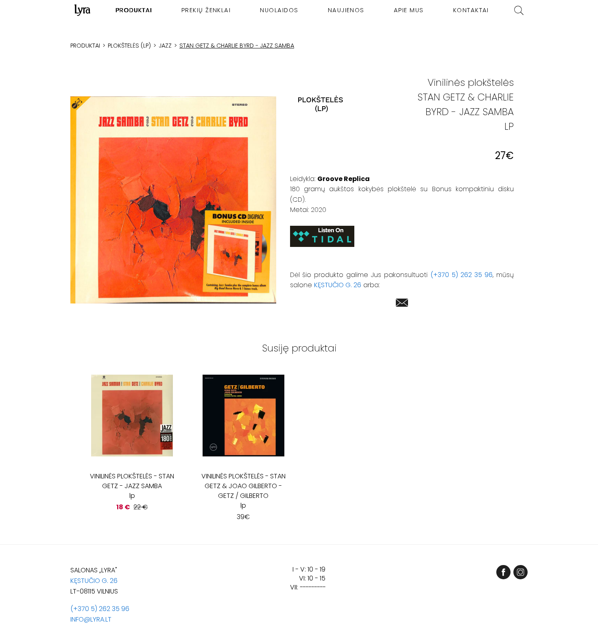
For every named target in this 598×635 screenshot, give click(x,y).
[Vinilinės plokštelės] (320, 104)
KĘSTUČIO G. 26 (337, 285)
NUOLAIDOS (279, 10)
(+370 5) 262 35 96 (461, 274)
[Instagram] (520, 572)
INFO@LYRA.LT (90, 619)
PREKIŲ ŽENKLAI (206, 10)
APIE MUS (409, 10)
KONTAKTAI (471, 10)
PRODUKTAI (134, 10)
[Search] (519, 10)
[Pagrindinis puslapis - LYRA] (82, 10)
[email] (402, 304)
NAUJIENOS (346, 10)
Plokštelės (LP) (129, 45)
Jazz (165, 45)
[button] (173, 200)
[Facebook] (503, 572)
